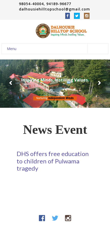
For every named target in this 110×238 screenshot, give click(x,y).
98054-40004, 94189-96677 (45, 3)
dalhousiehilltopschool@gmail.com (54, 9)
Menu (11, 48)
